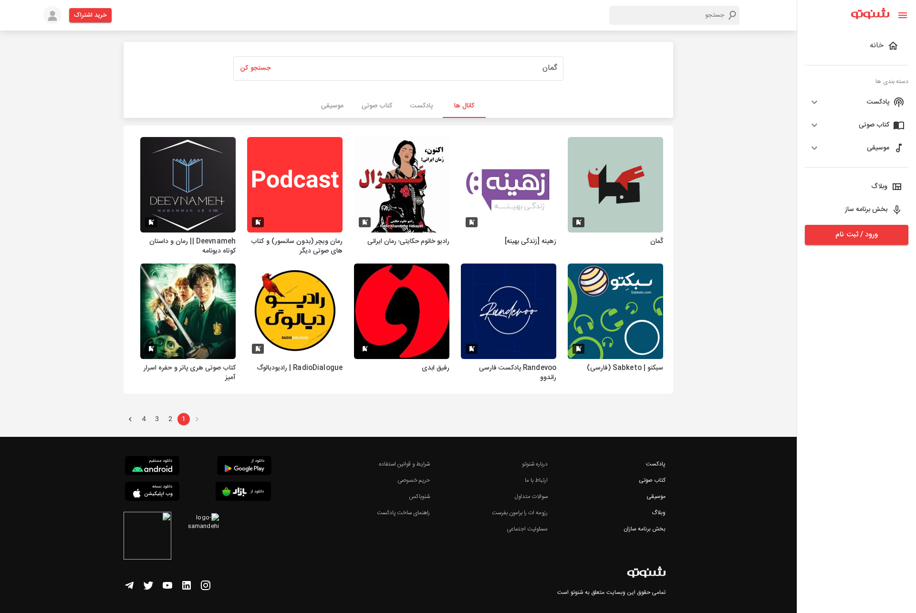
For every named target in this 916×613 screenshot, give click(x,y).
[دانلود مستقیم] (152, 467)
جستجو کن (255, 68)
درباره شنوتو (535, 464)
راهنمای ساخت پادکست (403, 512)
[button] (856, 102)
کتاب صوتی (652, 480)
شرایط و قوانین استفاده (404, 464)
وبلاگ (659, 512)
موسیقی (656, 496)
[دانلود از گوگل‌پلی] (244, 467)
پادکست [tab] (421, 106)
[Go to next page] (130, 419)
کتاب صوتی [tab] (377, 106)
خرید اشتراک (90, 15)
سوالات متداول (531, 496)
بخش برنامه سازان (645, 529)
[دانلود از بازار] (243, 493)
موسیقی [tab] (332, 106)
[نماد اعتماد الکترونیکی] (147, 537)
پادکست (656, 464)
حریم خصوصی (413, 480)
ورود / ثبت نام (856, 235)
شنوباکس (419, 496)
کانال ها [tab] (464, 106)
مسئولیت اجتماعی (527, 529)
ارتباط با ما (536, 480)
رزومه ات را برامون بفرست (520, 512)
